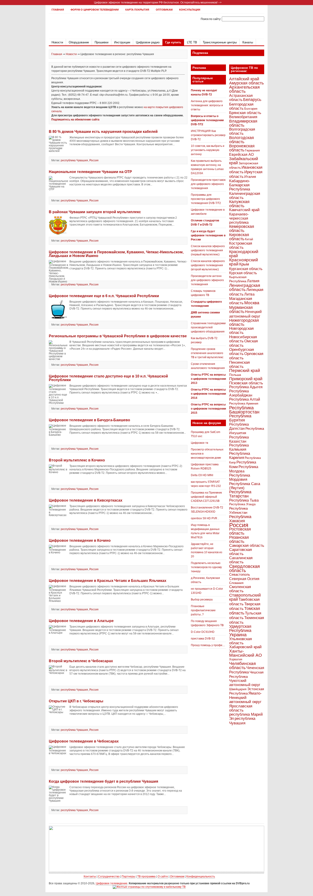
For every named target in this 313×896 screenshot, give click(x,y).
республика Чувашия (74, 160)
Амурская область (246, 83)
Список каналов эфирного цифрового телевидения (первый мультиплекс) (208, 250)
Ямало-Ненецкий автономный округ (245, 697)
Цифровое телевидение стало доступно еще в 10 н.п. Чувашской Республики (108, 378)
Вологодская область (241, 139)
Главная (58, 9)
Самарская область (246, 545)
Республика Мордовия (239, 477)
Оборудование (79, 42)
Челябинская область (242, 665)
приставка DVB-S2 (203, 638)
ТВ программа (146, 876)
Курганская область (245, 269)
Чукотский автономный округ (244, 683)
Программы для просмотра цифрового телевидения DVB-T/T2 (206, 199)
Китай (249, 239)
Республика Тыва (244, 500)
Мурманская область (241, 309)
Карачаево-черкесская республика (239, 218)
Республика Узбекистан (238, 510)
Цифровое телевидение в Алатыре (81, 621)
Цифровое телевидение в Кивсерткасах (85, 500)
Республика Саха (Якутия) (244, 485)
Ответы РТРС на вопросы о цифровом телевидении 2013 (208, 379)
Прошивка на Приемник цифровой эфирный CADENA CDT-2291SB (206, 496)
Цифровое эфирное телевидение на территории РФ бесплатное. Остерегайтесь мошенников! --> (158, 2)
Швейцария (238, 689)
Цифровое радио (147, 42)
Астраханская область (241, 97)
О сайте (163, 876)
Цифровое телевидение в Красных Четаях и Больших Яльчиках (107, 581)
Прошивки (101, 42)
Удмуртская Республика (240, 628)
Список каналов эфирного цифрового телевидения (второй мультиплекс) (208, 265)
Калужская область (239, 203)
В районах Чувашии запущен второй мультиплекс (95, 212)
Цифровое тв (199, 442)
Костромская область (240, 245)
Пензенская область (239, 364)
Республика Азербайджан (240, 393)
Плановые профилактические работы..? (203, 610)
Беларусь (252, 99)
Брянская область (245, 113)
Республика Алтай (244, 399)
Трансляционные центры (220, 42)
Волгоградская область (242, 131)
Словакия (236, 583)
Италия (250, 177)
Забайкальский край (243, 160)
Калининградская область (244, 195)
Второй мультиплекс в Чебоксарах (81, 661)
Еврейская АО (241, 154)
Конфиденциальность (200, 876)
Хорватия (235, 659)
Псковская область (246, 383)
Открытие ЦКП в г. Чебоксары (76, 701)
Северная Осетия (244, 579)
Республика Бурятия (240, 417)
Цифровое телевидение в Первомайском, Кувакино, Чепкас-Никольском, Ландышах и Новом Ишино (116, 254)
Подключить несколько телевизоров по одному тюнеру (206, 567)
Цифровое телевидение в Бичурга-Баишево (89, 420)
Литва (249, 294)
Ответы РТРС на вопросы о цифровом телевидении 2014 (208, 393)
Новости (57, 42)
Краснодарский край (243, 253)
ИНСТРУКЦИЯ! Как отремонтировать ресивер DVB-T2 (208, 135)
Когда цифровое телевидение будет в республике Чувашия (103, 781)
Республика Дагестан (239, 426)
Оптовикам (164, 9)
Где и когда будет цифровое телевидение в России (208, 235)
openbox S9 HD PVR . (205, 518)
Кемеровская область (241, 228)
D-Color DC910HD (202, 632)
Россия (94, 160)
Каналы (247, 42)
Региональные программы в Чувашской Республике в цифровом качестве (118, 336)
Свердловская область (244, 568)
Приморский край (245, 379)
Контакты (90, 876)
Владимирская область (243, 123)
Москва (251, 302)
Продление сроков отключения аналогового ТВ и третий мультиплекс (207, 353)
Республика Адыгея (246, 387)
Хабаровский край (245, 647)
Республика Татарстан (240, 493)
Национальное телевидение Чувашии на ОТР (90, 172)
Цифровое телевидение (111, 883)
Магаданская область (240, 300)
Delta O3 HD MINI (202, 475)
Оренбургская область (241, 351)
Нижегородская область (244, 322)
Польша (235, 375)
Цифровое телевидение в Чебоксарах (84, 741)
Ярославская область (240, 708)
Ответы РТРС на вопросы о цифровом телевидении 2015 (208, 408)
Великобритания (243, 117)
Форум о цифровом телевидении (95, 9)
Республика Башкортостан (244, 409)
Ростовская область (240, 531)
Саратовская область (240, 551)
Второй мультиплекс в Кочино (77, 460)
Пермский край (244, 370)
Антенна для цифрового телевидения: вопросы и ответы (207, 105)
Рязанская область (239, 539)
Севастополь (239, 574)
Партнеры (128, 876)
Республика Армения (243, 403)
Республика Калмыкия (239, 447)
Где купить (173, 42)
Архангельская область (244, 89)
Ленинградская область (244, 287)
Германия (252, 150)
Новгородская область (241, 330)
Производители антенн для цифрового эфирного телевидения (207, 280)
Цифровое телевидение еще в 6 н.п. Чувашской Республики (104, 296)
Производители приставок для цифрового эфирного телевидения (208, 184)
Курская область (243, 273)
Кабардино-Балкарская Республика (239, 185)
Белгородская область (241, 106)
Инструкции (122, 42)
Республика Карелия (239, 455)
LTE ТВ (192, 42)
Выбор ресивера (202, 599)
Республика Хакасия (240, 518)
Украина (238, 634)
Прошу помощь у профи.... (208, 645)
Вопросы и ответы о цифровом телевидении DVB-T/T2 (207, 120)
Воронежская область (242, 148)
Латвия (253, 281)
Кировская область (239, 236)
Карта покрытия (137, 9)
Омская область (243, 343)
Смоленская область (240, 589)
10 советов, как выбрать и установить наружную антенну (207, 150)
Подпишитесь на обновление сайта (75, 119)
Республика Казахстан (239, 439)
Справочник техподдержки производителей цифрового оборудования (208, 327)
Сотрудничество (109, 876)
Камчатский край (244, 210)
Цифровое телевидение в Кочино (80, 540)
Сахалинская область (241, 560)
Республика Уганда (242, 504)
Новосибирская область (243, 339)
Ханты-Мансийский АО (245, 653)
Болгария (250, 108)
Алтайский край (244, 79)
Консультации (189, 9)
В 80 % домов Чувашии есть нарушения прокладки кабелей (103, 132)
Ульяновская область (240, 640)
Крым (244, 264)
